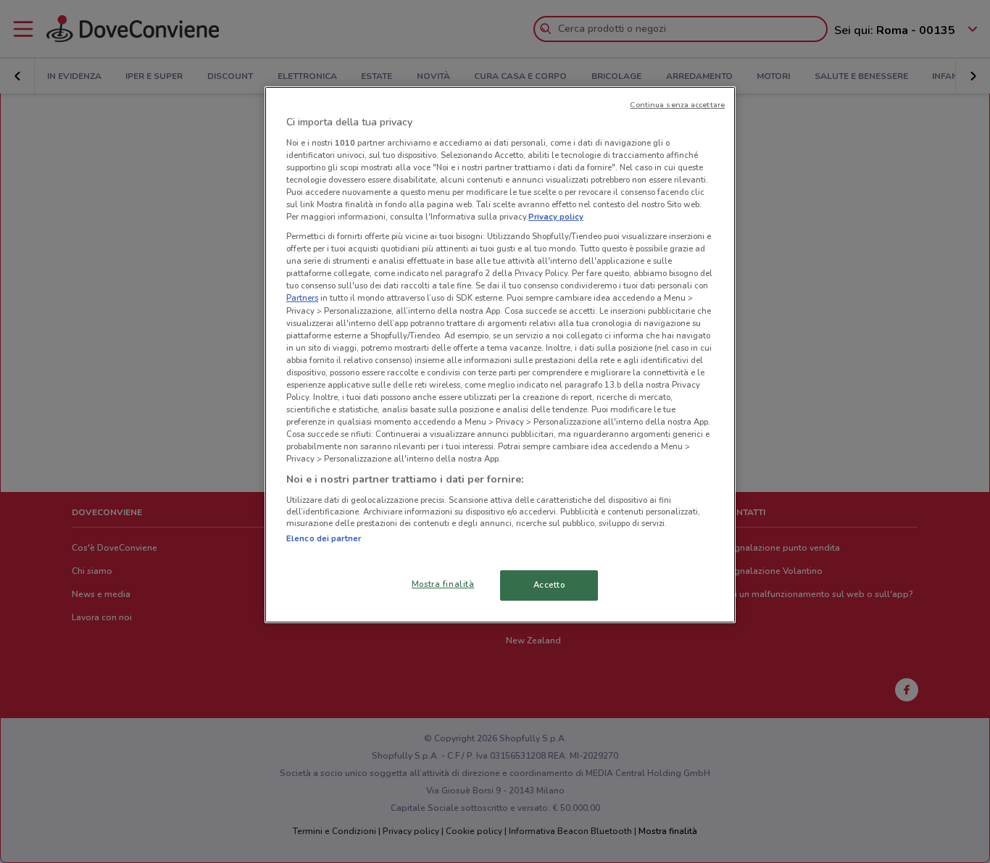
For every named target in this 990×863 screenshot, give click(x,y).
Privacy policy (555, 216)
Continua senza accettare (677, 104)
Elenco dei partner (323, 538)
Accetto (549, 585)
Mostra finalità (443, 584)
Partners (302, 298)
